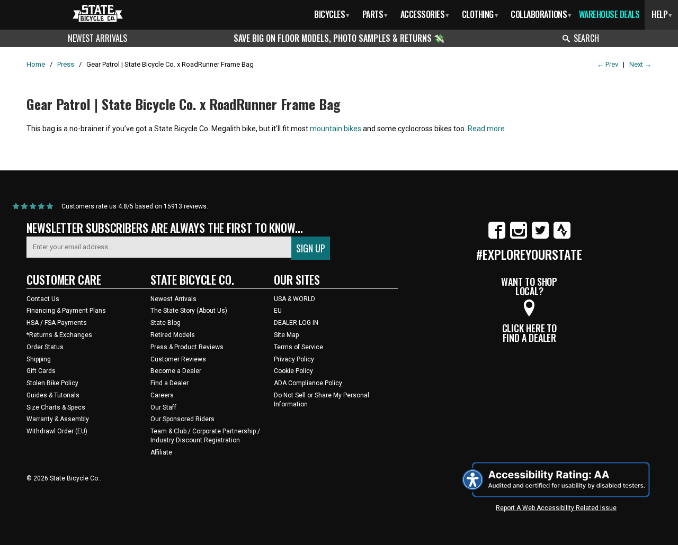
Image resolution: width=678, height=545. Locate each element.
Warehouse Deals (609, 14)
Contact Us (42, 299)
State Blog (165, 322)
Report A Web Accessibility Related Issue (556, 508)
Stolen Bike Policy (52, 383)
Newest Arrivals (97, 38)
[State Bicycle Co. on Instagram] (518, 236)
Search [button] (586, 38)
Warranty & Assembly (57, 419)
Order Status (45, 347)
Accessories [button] (424, 14)
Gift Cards (41, 371)
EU (278, 310)
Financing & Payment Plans (66, 310)
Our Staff (163, 407)
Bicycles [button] (332, 14)
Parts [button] (375, 14)
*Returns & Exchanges (59, 335)
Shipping (38, 359)
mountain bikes (335, 128)
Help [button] (662, 14)
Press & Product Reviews (187, 347)
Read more (486, 128)
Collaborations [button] (541, 14)
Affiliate (161, 452)
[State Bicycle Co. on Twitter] (540, 236)
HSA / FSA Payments (56, 322)
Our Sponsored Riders (182, 419)
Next (640, 64)
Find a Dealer (169, 383)
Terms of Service (298, 347)
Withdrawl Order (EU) (56, 431)
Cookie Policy (293, 371)
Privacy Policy (294, 359)
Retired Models (172, 335)
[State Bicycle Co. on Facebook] (496, 236)
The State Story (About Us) (188, 310)
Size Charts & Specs (55, 407)
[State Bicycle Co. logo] (98, 13)
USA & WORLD (294, 299)
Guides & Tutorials (52, 395)
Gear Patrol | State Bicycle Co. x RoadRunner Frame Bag (183, 104)
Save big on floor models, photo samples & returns (334, 38)
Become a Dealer (175, 371)
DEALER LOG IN (296, 322)
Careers (162, 395)
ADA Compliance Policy (308, 383)
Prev (607, 64)
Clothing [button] (480, 14)
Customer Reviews (178, 359)
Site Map (286, 335)
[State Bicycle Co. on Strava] (562, 236)
